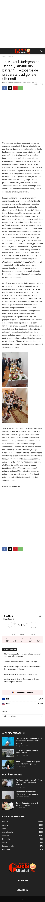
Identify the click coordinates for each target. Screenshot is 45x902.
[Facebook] (4, 88)
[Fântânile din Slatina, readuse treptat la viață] (8, 753)
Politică (10, 57)
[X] (10, 88)
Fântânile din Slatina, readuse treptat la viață (20, 662)
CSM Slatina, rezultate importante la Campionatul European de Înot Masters (22, 655)
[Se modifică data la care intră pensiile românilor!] (8, 806)
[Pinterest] (15, 88)
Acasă (4, 57)
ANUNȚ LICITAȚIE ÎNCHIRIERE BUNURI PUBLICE (20, 674)
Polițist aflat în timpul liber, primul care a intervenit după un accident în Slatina (22, 668)
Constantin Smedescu (14, 83)
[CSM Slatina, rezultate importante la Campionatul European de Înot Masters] (8, 741)
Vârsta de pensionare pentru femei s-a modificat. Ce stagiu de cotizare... (29, 782)
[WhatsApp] (20, 88)
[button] (4, 51)
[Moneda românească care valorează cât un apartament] (8, 795)
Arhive (4, 711)
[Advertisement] (22, 24)
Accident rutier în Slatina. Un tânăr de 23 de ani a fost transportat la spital (21, 680)
